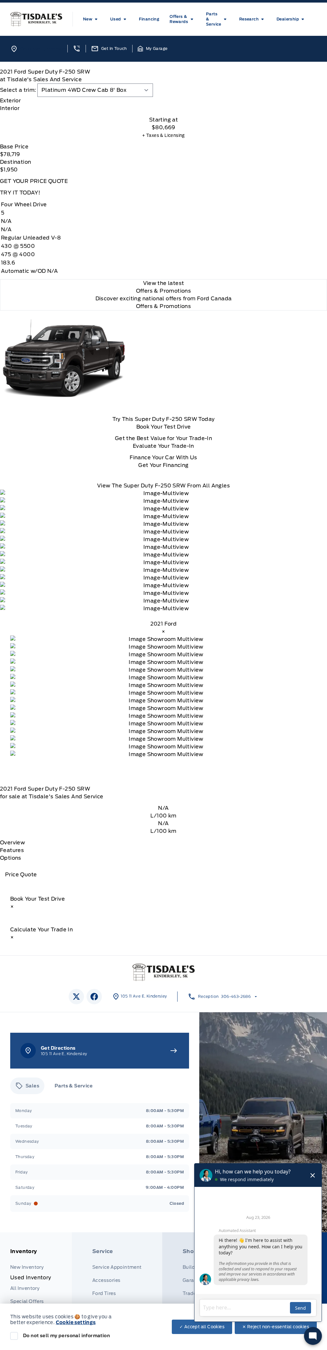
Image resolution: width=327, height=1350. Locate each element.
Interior (9, 108)
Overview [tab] (12, 843)
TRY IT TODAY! (20, 193)
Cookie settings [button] (76, 1322)
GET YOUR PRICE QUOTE (34, 181)
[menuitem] (91, 19)
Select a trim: (18, 90)
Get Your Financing (163, 465)
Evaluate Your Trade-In (163, 446)
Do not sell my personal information (66, 1335)
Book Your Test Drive (163, 427)
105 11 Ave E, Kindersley (43, 48)
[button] (76, 48)
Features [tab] (12, 850)
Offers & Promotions (163, 306)
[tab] (163, 101)
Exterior (10, 101)
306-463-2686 (236, 996)
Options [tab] (10, 858)
